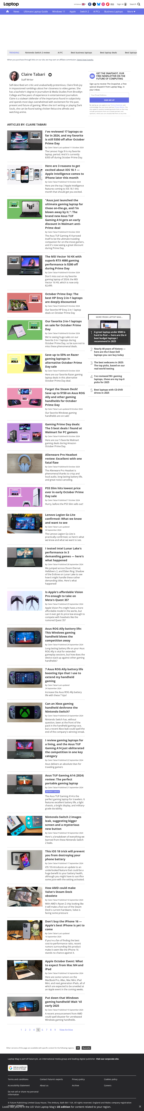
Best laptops (131, 52)
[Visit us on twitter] (94, 4)
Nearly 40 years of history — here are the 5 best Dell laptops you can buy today (109, 351)
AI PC (60, 52)
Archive (75, 1085)
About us (44, 1085)
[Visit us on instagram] (103, 4)
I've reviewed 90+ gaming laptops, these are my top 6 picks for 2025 (109, 379)
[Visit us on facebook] (89, 4)
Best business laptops (81, 52)
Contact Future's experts (51, 1079)
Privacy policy (78, 1079)
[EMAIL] (50, 75)
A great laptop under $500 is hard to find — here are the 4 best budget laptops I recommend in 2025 (110, 336)
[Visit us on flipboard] (107, 4)
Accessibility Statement (19, 1085)
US (78, 1048)
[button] (135, 4)
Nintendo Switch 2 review (37, 52)
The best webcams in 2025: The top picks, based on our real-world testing (109, 365)
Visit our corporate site (107, 1059)
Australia (86, 1048)
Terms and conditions (18, 1079)
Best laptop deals (108, 52)
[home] (7, 11)
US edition (63, 1106)
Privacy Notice (119, 107)
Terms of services (117, 105)
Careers (107, 1085)
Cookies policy (110, 1079)
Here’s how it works (85, 59)
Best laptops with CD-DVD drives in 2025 (108, 391)
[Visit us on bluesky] (98, 4)
